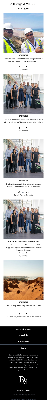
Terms (28, 390)
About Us (23, 335)
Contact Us (23, 341)
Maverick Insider (23, 329)
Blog (23, 348)
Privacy (20, 390)
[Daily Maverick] (23, 3)
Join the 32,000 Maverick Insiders (22, 360)
